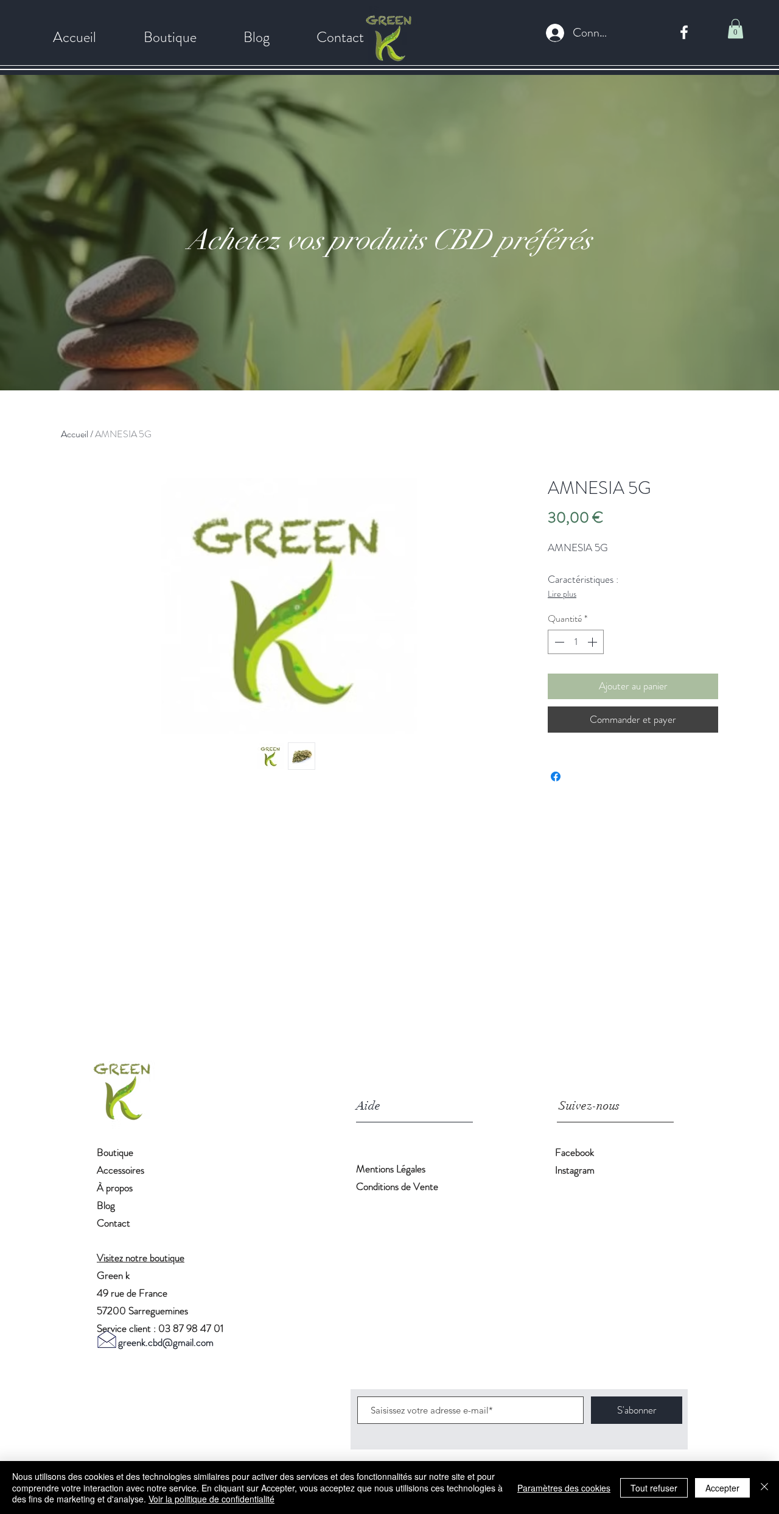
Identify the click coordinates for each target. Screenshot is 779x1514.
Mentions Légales (392, 1168)
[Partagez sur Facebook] (555, 776)
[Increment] (593, 641)
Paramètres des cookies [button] (563, 1488)
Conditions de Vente (397, 1186)
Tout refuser (654, 1488)
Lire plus (562, 594)
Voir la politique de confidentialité (211, 1499)
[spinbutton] (576, 641)
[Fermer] (764, 1487)
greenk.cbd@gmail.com (166, 1342)
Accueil (74, 434)
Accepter (722, 1488)
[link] (735, 28)
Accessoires (120, 1170)
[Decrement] (558, 641)
